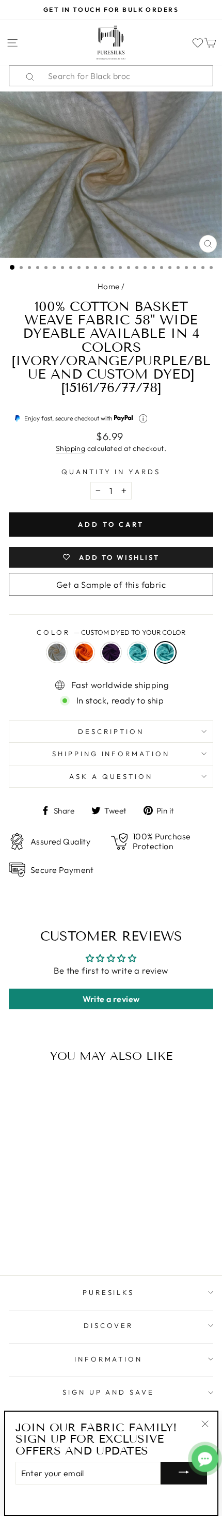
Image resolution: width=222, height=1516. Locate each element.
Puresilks (109, 1292)
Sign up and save (108, 1392)
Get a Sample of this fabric (111, 584)
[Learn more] (143, 418)
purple (111, 652)
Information (108, 1359)
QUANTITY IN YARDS (111, 471)
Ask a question (111, 776)
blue (138, 652)
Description (111, 731)
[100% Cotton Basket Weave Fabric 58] (16, 1217)
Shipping (70, 448)
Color (111, 632)
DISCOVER (108, 1325)
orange (84, 652)
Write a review (111, 999)
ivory (56, 652)
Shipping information (111, 753)
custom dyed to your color (165, 652)
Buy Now (48, 1237)
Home (109, 286)
